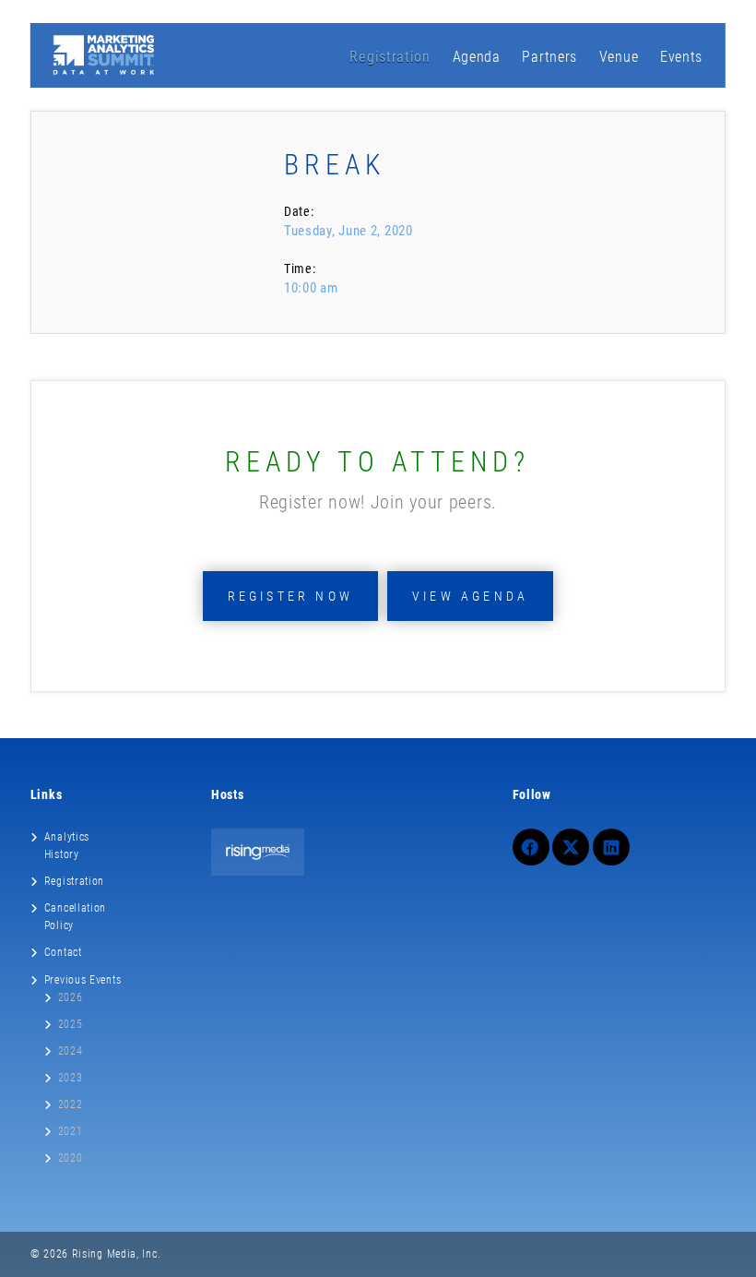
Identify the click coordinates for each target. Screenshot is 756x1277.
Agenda (477, 57)
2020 (70, 1158)
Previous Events (83, 979)
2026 (70, 997)
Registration (389, 57)
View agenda (470, 596)
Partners (549, 57)
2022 (70, 1104)
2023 (70, 1077)
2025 (70, 1024)
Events (681, 57)
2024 (70, 1050)
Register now (290, 596)
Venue (619, 57)
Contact (63, 952)
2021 (70, 1131)
